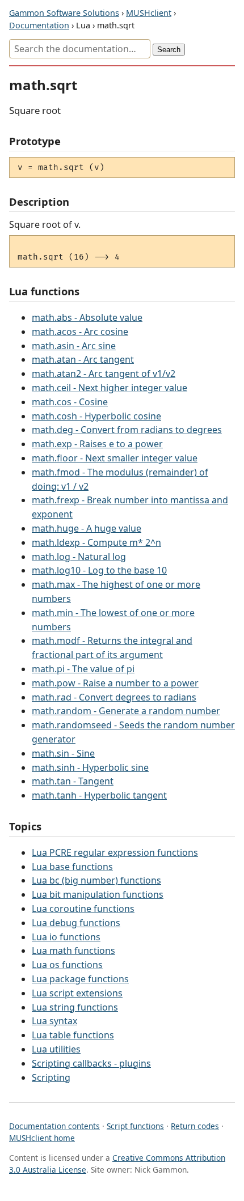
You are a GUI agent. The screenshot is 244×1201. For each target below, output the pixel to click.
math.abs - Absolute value (87, 317)
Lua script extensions (77, 993)
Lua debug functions (76, 922)
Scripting (51, 1077)
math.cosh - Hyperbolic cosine (96, 416)
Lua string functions (75, 1007)
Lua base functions (72, 866)
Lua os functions (67, 964)
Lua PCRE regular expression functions (115, 852)
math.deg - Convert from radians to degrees (127, 429)
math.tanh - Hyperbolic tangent (99, 795)
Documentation (39, 25)
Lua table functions (73, 1035)
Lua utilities (56, 1049)
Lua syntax (54, 1021)
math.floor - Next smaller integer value (114, 458)
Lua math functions (73, 950)
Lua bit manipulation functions (97, 894)
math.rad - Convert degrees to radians (114, 697)
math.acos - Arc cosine (80, 331)
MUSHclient (148, 12)
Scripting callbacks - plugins (91, 1063)
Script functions (135, 1126)
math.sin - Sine (63, 753)
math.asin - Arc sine (74, 345)
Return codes (195, 1126)
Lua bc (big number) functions (96, 880)
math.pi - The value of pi (83, 669)
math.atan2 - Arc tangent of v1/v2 (103, 373)
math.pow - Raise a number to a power (115, 683)
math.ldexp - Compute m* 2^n (96, 542)
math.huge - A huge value (86, 528)
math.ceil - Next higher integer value (109, 387)
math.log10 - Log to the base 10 (99, 570)
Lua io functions (66, 937)
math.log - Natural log (79, 556)
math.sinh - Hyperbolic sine (90, 767)
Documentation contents (54, 1126)
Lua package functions (80, 979)
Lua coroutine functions (83, 908)
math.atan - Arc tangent (83, 359)
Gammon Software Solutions (64, 12)
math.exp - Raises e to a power (97, 444)
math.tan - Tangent (72, 781)
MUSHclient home (42, 1137)
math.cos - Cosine (70, 402)
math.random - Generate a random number (126, 711)
